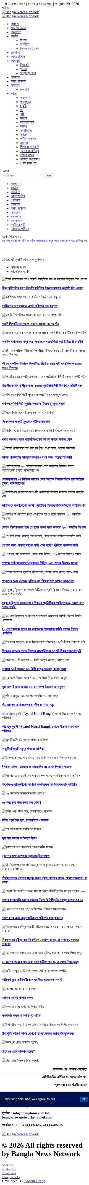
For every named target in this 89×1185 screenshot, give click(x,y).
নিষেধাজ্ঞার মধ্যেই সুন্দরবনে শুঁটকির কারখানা (26, 421)
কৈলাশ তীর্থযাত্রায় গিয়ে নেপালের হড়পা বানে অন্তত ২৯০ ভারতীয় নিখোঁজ (44, 527)
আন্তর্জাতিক (18, 57)
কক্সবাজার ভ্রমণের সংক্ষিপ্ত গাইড (21, 1015)
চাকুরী (23, 106)
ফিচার (23, 118)
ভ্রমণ (23, 126)
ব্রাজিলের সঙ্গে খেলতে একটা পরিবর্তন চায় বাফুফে (29, 306)
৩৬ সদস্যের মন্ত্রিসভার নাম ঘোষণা (21, 802)
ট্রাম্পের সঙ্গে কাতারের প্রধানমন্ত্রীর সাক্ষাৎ (26, 856)
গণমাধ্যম (25, 102)
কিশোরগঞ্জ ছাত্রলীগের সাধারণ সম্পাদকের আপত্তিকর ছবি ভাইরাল (39, 784)
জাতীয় (14, 36)
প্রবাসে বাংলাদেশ (29, 159)
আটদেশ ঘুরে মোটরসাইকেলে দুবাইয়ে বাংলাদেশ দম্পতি (32, 980)
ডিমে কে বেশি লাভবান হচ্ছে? (18, 1051)
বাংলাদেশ (16, 32)
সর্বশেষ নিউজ (18, 28)
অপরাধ (24, 40)
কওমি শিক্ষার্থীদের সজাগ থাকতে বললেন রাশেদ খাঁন (30, 324)
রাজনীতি (15, 52)
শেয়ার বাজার (27, 155)
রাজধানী (24, 89)
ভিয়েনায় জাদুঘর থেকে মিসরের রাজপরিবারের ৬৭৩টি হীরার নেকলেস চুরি (41, 651)
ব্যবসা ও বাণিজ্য (29, 151)
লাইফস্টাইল (27, 122)
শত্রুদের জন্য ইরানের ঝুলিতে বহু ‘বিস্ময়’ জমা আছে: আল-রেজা (38, 581)
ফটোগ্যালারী (18, 225)
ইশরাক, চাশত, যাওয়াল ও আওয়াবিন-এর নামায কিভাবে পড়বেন (37, 767)
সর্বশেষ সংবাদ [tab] (18, 267)
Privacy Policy (66, 1099)
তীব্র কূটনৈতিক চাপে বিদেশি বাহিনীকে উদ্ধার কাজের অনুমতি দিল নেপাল (42, 288)
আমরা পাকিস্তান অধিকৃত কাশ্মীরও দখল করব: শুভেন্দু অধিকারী (37, 457)
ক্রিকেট (24, 65)
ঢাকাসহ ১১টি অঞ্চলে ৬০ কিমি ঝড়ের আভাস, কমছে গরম (34, 669)
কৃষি (22, 114)
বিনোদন (15, 77)
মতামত (24, 143)
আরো (14, 93)
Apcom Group (34, 1181)
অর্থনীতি (24, 44)
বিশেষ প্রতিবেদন (29, 48)
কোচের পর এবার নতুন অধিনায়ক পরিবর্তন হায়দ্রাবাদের (32, 918)
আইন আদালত (28, 139)
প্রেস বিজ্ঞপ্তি (28, 163)
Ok (84, 1099)
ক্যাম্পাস (25, 98)
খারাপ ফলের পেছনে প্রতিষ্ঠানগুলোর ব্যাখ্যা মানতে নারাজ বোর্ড (37, 439)
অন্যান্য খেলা (28, 73)
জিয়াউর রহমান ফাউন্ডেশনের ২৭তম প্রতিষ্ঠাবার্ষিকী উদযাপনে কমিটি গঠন (42, 385)
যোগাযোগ (16, 221)
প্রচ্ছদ (15, 24)
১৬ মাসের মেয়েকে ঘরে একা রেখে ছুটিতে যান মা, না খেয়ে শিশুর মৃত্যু (40, 962)
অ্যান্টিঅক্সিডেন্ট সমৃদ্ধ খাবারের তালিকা (23, 749)
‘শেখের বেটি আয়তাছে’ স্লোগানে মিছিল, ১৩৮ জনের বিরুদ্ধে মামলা (40, 563)
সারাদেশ (15, 85)
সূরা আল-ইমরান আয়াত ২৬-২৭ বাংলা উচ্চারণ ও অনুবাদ (33, 687)
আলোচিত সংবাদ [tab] (20, 271)
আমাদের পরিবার (20, 229)
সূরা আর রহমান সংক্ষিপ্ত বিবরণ (19, 838)
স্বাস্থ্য (23, 134)
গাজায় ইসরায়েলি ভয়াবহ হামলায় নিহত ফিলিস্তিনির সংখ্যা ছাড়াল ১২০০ (42, 900)
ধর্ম (21, 110)
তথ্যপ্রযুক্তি (18, 81)
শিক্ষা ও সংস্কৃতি (29, 147)
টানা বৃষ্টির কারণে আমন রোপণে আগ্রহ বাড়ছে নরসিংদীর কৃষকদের (38, 1033)
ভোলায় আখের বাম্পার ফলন (17, 998)
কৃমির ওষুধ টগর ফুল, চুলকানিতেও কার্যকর (25, 820)
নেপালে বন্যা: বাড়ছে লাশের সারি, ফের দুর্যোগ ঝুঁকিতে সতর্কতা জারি (40, 545)
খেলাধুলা (15, 61)
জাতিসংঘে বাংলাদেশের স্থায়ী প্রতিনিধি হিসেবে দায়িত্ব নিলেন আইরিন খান (43, 505)
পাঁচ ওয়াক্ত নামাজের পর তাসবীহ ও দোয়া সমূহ (28, 705)
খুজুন (49, 175)
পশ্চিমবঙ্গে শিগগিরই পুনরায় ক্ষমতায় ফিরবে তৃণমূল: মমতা (33, 403)
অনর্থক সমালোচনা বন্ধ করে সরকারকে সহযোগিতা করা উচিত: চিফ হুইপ (42, 342)
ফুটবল (23, 69)
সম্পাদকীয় (26, 130)
